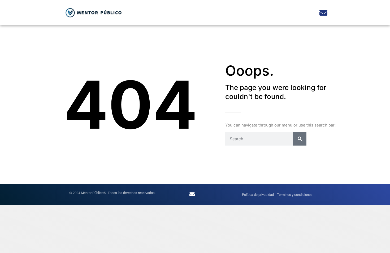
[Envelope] (323, 13)
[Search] (299, 139)
